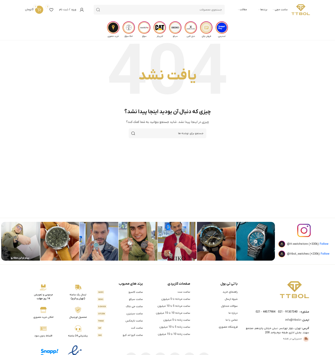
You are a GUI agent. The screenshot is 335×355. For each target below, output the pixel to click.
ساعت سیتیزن (120, 313)
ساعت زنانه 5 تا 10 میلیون (174, 327)
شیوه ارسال (231, 299)
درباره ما (233, 313)
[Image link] (294, 289)
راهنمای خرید (230, 292)
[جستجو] (98, 10)
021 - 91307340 (288, 312)
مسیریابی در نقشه (292, 338)
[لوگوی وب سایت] (301, 9)
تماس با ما (232, 320)
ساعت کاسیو (120, 292)
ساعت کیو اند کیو (120, 335)
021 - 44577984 (265, 312)
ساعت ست (184, 292)
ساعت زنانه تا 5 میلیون (176, 320)
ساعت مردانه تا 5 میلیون (175, 299)
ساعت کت (120, 328)
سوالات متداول (229, 306)
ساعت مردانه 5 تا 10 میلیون (173, 306)
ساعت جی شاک (120, 306)
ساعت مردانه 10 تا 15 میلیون (173, 313)
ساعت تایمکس (120, 321)
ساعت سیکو (120, 299)
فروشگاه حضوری (228, 327)
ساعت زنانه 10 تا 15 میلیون (174, 334)
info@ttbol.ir (293, 320)
